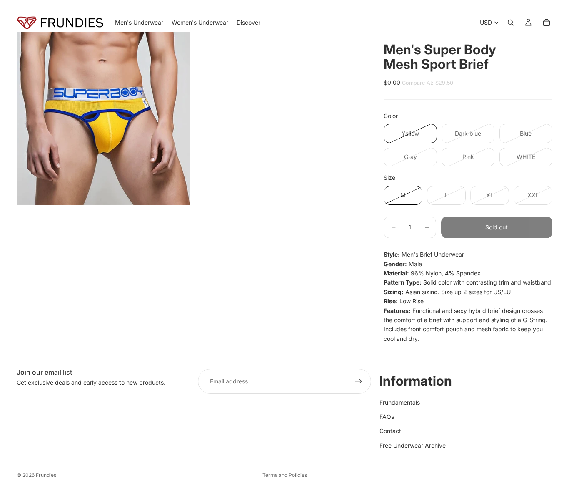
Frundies (46, 475)
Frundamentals (399, 402)
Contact (390, 430)
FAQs (386, 416)
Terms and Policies (284, 475)
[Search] (511, 22)
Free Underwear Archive (412, 445)
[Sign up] (358, 381)
